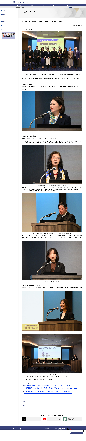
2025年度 (4, 14)
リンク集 (21, 429)
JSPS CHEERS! (26, 405)
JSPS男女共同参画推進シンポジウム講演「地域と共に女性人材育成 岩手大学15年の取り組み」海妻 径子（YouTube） (45, 387)
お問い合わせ (66, 5)
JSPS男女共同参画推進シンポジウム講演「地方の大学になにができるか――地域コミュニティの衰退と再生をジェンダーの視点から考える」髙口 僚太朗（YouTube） (51, 389)
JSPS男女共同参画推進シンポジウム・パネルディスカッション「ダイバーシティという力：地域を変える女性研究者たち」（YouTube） (48, 393)
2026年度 (4, 10)
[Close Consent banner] (85, 431)
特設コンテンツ (5, 29)
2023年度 (4, 21)
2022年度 (4, 25)
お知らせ (43, 5)
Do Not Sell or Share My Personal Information (60, 429)
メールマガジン (15, 429)
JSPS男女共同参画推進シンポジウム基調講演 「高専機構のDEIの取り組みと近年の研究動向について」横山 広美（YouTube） (46, 385)
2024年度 (4, 18)
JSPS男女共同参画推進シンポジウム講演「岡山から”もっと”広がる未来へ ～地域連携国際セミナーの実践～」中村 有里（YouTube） (47, 391)
